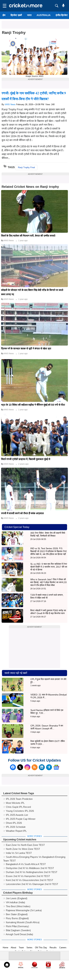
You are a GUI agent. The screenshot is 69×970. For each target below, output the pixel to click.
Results (53, 947)
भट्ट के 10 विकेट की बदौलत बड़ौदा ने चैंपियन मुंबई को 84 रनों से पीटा (33, 404)
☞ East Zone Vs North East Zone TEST (24, 845)
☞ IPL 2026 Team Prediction (18, 799)
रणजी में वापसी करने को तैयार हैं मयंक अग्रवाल (22, 513)
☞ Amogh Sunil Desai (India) (18, 934)
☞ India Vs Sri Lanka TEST (17, 853)
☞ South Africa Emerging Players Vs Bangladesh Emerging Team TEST (34, 857)
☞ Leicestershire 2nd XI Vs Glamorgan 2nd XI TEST (30, 884)
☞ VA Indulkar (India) (14, 902)
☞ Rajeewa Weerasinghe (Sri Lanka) (22, 910)
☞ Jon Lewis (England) (15, 898)
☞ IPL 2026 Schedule (14, 827)
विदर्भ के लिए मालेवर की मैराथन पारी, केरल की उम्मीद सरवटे (28, 235)
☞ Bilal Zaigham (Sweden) (17, 930)
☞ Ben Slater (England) (15, 914)
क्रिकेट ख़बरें (16, 15)
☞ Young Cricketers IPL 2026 (18, 811)
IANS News (10, 104)
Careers (62, 947)
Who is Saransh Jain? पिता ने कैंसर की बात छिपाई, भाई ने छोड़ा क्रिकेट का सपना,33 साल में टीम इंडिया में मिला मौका (48, 582)
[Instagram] (27, 767)
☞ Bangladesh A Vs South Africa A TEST (24, 864)
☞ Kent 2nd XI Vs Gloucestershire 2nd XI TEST (28, 880)
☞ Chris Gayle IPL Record (17, 807)
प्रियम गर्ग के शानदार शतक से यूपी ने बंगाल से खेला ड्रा (26, 348)
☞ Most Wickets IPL (14, 803)
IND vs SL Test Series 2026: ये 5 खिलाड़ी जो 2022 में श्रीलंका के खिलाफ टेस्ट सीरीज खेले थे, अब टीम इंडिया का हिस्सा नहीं (48, 551)
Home (5, 947)
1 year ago (23, 240)
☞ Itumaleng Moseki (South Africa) (21, 922)
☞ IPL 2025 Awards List (15, 815)
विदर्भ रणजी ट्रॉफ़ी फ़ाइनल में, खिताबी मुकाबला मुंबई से (25, 459)
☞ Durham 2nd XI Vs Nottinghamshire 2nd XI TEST (30, 872)
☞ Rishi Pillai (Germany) (16, 926)
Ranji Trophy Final (26, 167)
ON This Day (41, 947)
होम (4, 15)
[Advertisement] (35, 25)
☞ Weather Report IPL (15, 831)
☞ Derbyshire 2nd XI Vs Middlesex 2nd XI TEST (28, 868)
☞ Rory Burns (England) (16, 918)
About (13, 947)
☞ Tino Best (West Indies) (16, 906)
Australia (44, 15)
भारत (29, 15)
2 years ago (23, 464)
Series (29, 947)
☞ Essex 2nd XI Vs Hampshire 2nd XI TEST (26, 876)
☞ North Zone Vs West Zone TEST (21, 849)
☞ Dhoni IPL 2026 (12, 823)
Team (21, 947)
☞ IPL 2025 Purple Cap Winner (19, 819)
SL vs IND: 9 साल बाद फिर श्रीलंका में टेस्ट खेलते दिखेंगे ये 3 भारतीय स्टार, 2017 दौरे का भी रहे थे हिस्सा (48, 567)
